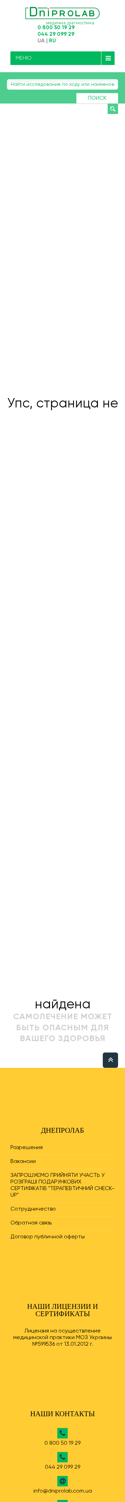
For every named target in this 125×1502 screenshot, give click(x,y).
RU (52, 41)
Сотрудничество (33, 1209)
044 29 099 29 (56, 34)
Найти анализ (113, 109)
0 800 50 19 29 (56, 27)
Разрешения (26, 1147)
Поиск (97, 98)
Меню (24, 58)
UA (41, 41)
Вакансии (23, 1161)
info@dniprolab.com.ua (62, 1491)
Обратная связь (31, 1223)
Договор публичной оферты (47, 1237)
